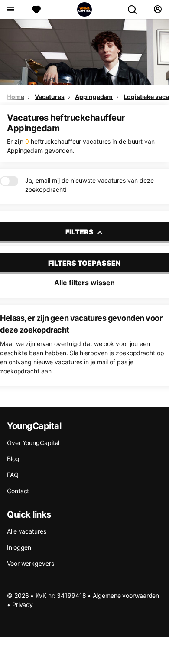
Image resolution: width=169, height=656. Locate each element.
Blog (13, 458)
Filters (80, 231)
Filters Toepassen (84, 263)
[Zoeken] (135, 9)
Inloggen (19, 547)
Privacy (22, 604)
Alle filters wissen (84, 282)
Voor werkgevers (30, 563)
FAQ (13, 474)
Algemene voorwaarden (126, 595)
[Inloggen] (157, 9)
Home (15, 96)
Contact (18, 490)
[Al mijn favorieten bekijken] (36, 9)
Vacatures (49, 96)
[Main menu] (10, 9)
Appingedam (94, 96)
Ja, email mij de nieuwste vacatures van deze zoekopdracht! (89, 185)
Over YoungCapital (33, 442)
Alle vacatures (26, 531)
